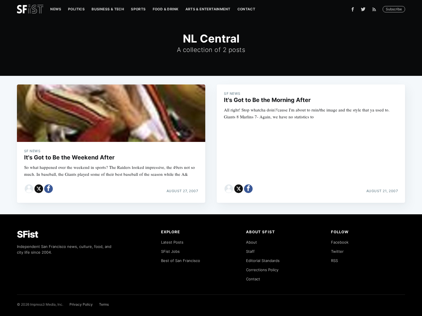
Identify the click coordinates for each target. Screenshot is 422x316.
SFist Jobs (170, 251)
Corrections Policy (262, 269)
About (251, 242)
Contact (246, 9)
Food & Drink (166, 9)
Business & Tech (108, 9)
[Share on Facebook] (48, 189)
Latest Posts (172, 242)
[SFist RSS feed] (376, 9)
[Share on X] (39, 189)
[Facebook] (353, 9)
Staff (250, 251)
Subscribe (394, 9)
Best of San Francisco (180, 260)
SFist (27, 234)
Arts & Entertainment (208, 9)
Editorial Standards (263, 260)
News (55, 9)
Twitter (337, 251)
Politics (76, 9)
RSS (334, 260)
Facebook (340, 242)
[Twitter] (363, 9)
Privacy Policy (81, 304)
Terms (104, 304)
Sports (138, 9)
